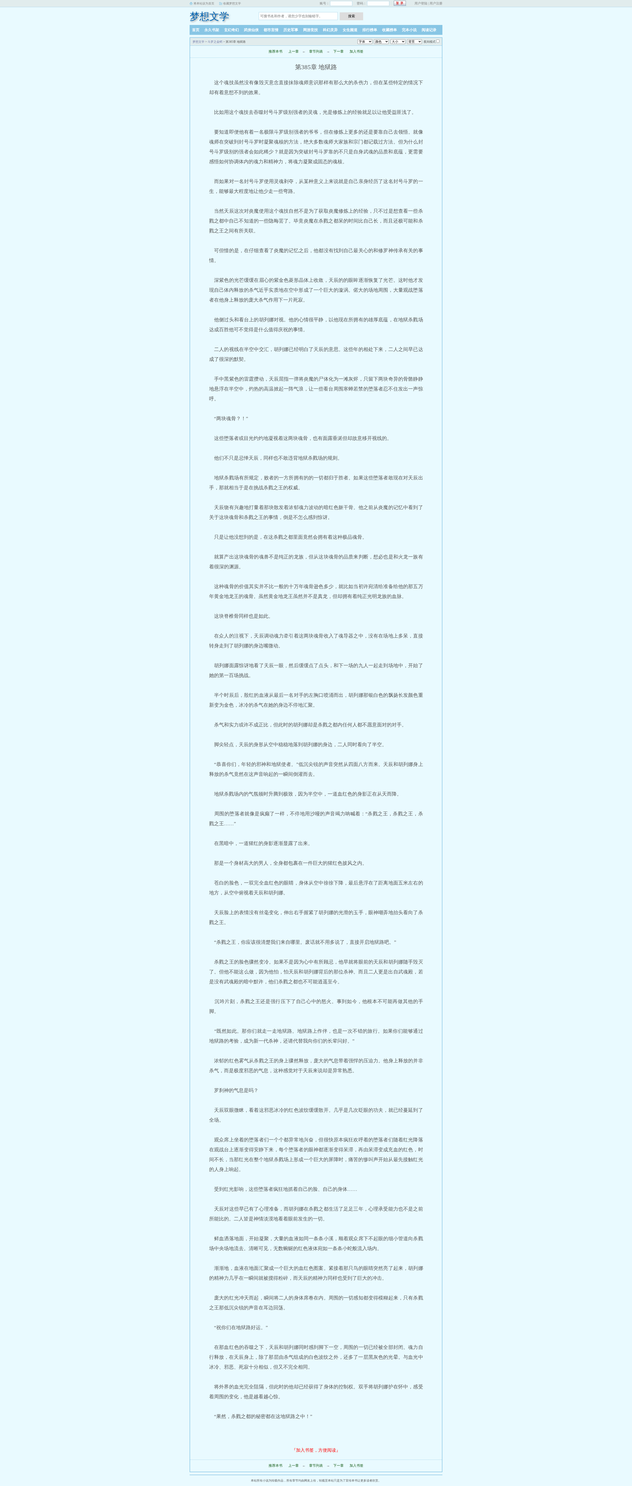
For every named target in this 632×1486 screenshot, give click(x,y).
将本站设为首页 (204, 3)
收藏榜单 (389, 30)
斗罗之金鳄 (215, 41)
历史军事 (290, 30)
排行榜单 (369, 30)
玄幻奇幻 (231, 30)
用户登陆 (421, 3)
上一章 (293, 51)
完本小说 (409, 30)
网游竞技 (310, 30)
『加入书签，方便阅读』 (316, 1450)
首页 (195, 30)
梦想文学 (209, 16)
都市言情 (271, 30)
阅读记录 (429, 30)
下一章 (338, 51)
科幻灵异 (330, 30)
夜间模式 (429, 41)
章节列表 (316, 51)
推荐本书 (275, 51)
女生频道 (350, 30)
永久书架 (211, 30)
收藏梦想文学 (232, 3)
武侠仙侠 (251, 30)
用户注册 (436, 3)
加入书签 (356, 51)
